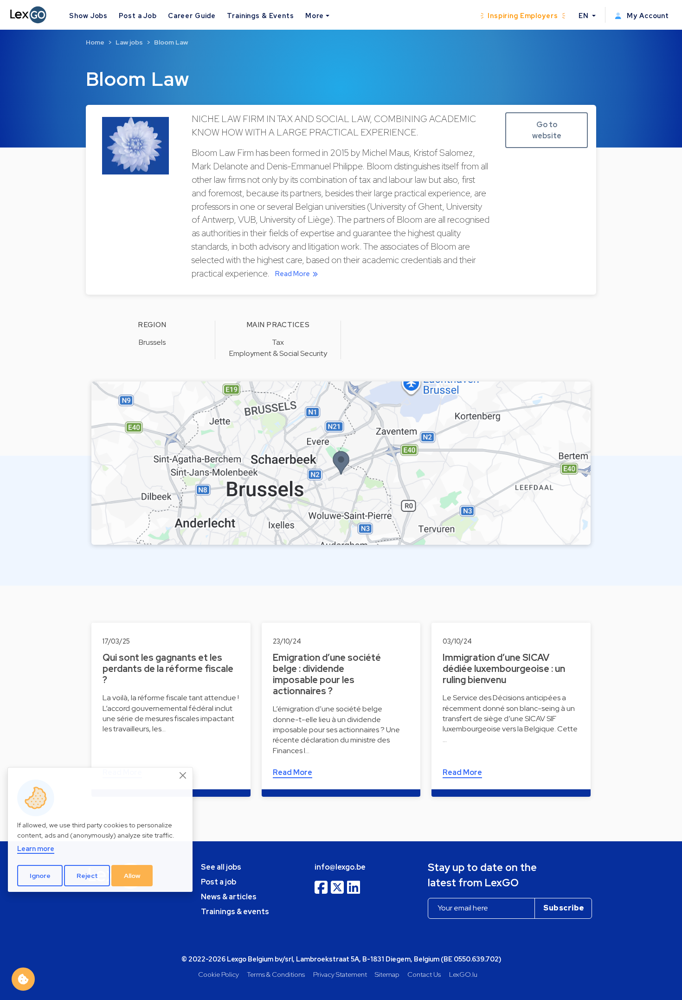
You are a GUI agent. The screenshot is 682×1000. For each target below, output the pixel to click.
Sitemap (387, 974)
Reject (87, 875)
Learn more (35, 849)
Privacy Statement (340, 974)
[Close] (183, 775)
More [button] (314, 15)
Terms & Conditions (276, 974)
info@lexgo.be (340, 867)
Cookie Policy (218, 974)
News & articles (229, 897)
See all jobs (221, 867)
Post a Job (138, 15)
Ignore (40, 875)
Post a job (218, 882)
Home (95, 42)
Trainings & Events (260, 15)
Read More (292, 273)
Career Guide (192, 15)
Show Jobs (88, 15)
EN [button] (585, 15)
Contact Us (424, 974)
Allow (132, 875)
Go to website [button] (546, 130)
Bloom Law (171, 42)
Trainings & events (235, 911)
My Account (647, 15)
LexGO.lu (463, 974)
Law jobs (129, 42)
